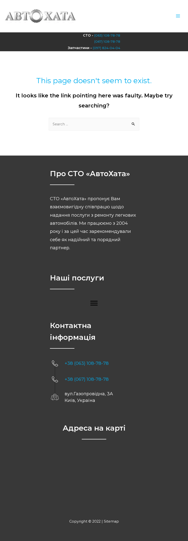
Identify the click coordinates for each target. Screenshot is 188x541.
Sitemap (111, 521)
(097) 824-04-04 (106, 48)
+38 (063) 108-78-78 (87, 363)
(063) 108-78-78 (107, 35)
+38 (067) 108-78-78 (87, 379)
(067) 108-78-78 (107, 41)
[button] (94, 303)
